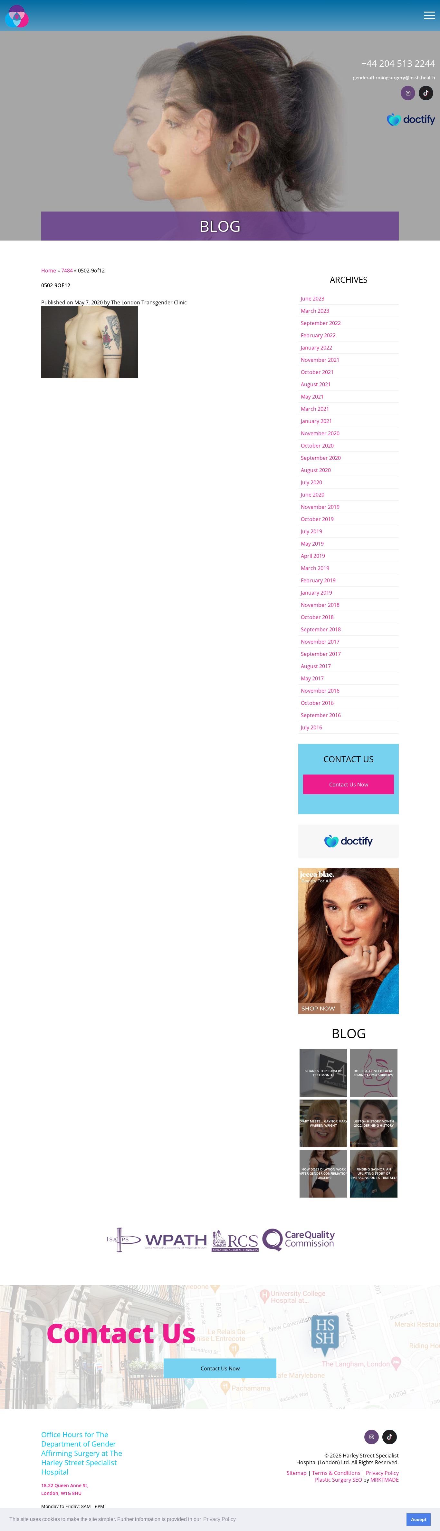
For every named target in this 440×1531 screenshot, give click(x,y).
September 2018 (321, 629)
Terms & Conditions (336, 1472)
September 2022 (321, 323)
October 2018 (317, 617)
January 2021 (316, 421)
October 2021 (317, 372)
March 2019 (315, 568)
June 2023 (312, 298)
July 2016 (311, 727)
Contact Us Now (348, 784)
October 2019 (317, 519)
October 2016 (317, 702)
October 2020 (317, 445)
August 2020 (316, 470)
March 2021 (315, 408)
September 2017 (321, 653)
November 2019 (320, 506)
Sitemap (297, 1472)
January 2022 (316, 347)
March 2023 (315, 310)
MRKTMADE (384, 1479)
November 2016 (320, 690)
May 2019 (312, 543)
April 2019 (313, 555)
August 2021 (316, 384)
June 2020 (312, 494)
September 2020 (321, 457)
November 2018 (320, 604)
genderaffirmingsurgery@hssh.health (394, 77)
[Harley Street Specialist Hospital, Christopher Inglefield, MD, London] (17, 16)
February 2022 (318, 335)
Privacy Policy (382, 1472)
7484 (67, 270)
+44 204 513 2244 (398, 63)
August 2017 (316, 666)
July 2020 (311, 482)
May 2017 (312, 678)
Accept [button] (418, 1519)
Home (48, 270)
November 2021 (320, 359)
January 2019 (316, 592)
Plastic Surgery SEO (338, 1479)
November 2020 (320, 433)
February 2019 (318, 580)
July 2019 (311, 531)
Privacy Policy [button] (219, 1519)
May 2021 (312, 396)
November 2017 (320, 641)
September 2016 (321, 715)
